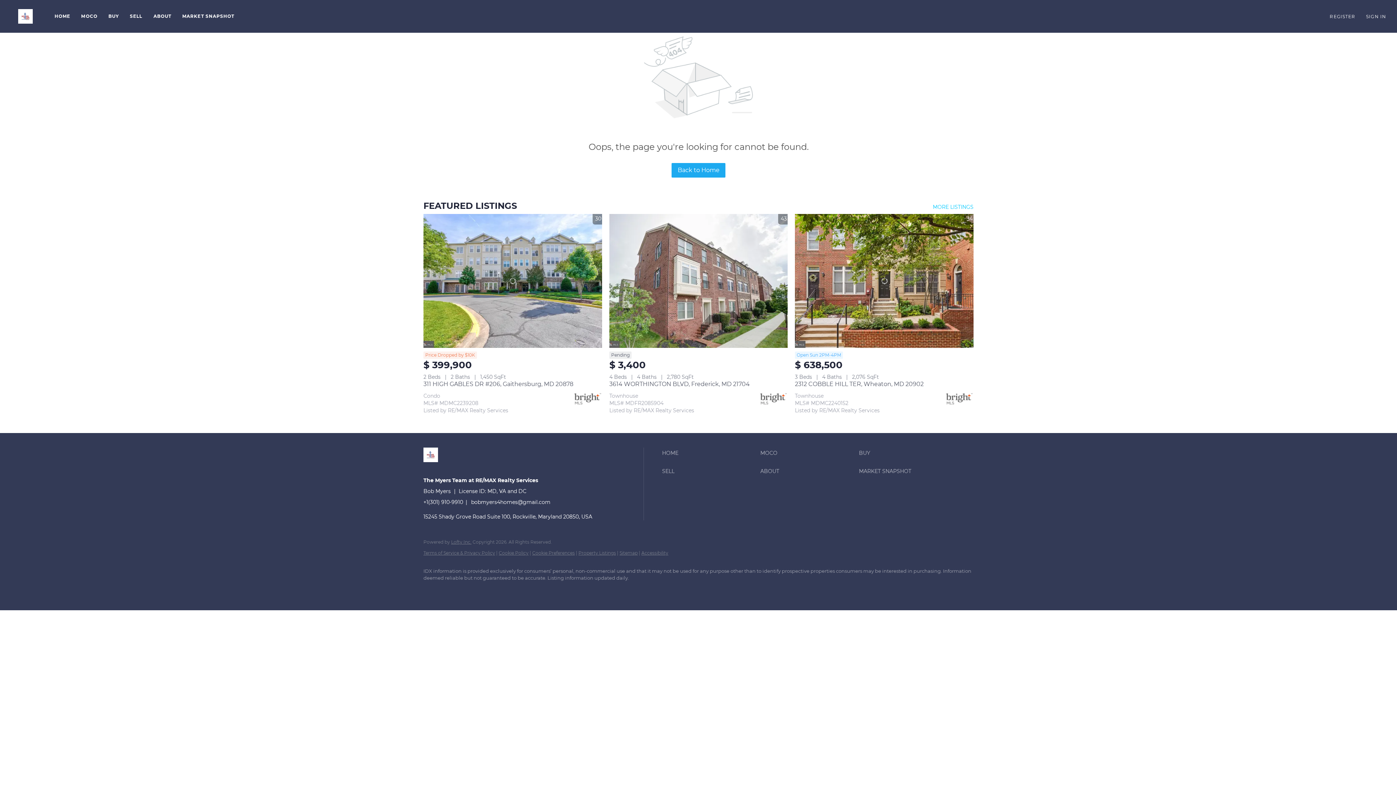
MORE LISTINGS (953, 207)
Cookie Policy (514, 553)
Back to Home (699, 170)
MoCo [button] (89, 16)
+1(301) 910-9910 (443, 502)
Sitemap (629, 553)
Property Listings (597, 553)
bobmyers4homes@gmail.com (510, 502)
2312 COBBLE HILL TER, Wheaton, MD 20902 (859, 384)
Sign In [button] (1376, 16)
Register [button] (1342, 16)
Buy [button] (113, 16)
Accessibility (654, 553)
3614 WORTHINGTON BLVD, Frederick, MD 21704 (679, 384)
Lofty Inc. (461, 542)
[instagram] (474, 590)
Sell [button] (136, 16)
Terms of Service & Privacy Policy (459, 553)
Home (62, 16)
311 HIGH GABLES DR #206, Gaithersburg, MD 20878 (498, 384)
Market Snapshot (208, 16)
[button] (25, 16)
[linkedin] (432, 590)
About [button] (163, 16)
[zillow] (453, 590)
